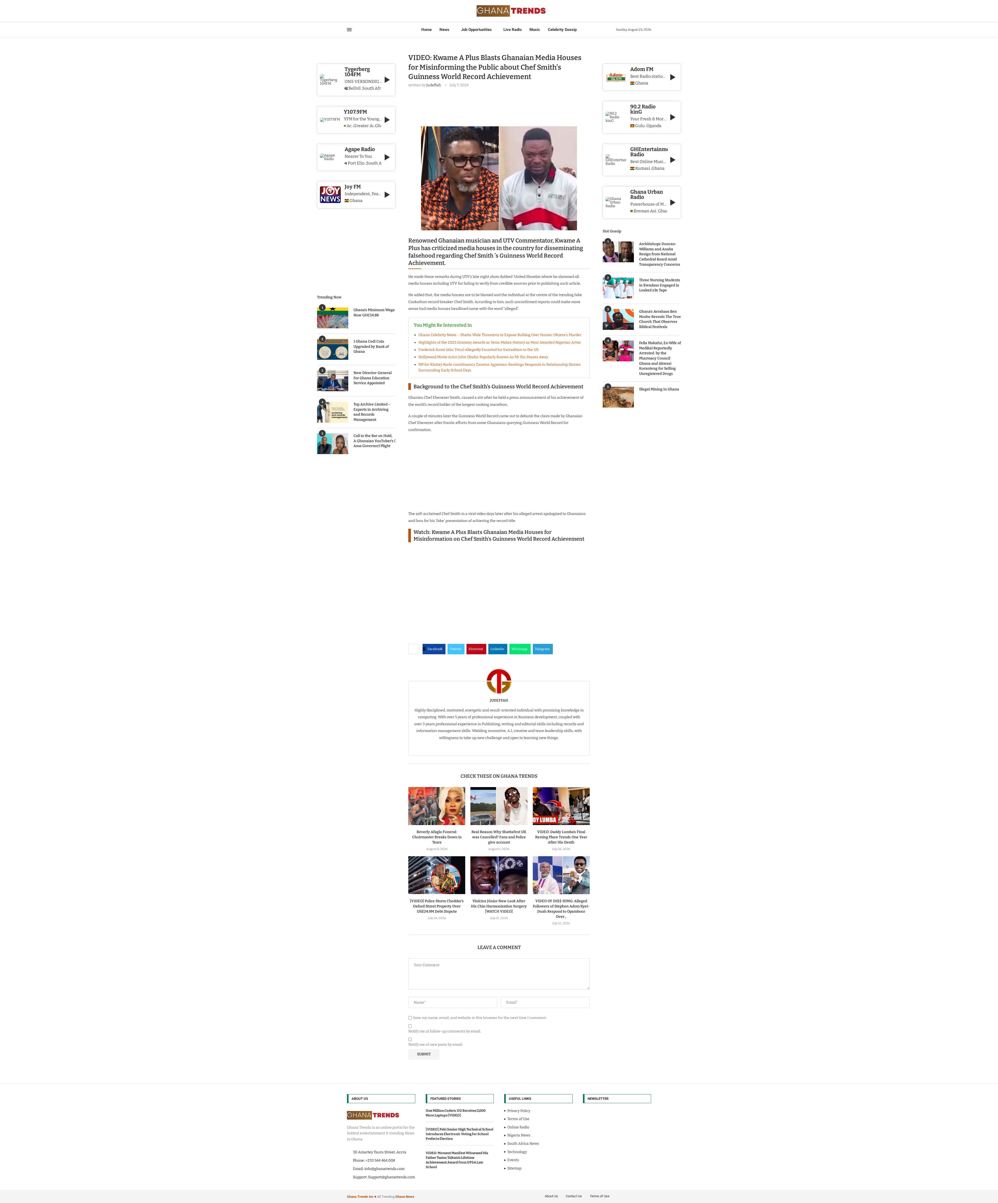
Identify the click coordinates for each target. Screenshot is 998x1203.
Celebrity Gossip (562, 29)
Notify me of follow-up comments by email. (444, 1031)
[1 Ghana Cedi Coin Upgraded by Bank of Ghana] (332, 349)
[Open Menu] (349, 29)
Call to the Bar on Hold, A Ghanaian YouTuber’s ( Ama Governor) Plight (374, 441)
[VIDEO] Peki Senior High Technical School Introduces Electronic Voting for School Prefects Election (459, 1134)
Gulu (640, 126)
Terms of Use (599, 1196)
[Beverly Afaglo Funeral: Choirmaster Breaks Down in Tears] (436, 806)
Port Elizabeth (356, 163)
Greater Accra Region (363, 126)
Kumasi (642, 168)
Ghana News (404, 1197)
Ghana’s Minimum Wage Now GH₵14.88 (374, 312)
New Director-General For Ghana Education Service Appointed (372, 378)
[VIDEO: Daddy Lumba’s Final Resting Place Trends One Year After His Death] (561, 806)
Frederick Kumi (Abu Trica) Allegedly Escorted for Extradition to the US (478, 350)
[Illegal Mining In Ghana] (618, 397)
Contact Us (574, 1196)
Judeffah (433, 85)
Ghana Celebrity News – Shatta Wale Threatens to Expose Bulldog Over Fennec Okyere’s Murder (499, 335)
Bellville (355, 88)
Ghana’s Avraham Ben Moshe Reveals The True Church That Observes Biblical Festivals (660, 319)
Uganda (653, 126)
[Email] (365, 11)
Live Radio (512, 29)
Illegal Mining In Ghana (659, 389)
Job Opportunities (476, 29)
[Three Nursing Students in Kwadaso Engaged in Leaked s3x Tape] (618, 288)
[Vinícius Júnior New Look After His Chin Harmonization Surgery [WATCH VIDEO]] (498, 875)
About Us (551, 1196)
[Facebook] (348, 11)
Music (534, 29)
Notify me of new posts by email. (435, 1044)
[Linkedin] (359, 11)
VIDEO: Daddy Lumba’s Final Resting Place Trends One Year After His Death (561, 837)
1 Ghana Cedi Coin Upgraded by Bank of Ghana (371, 346)
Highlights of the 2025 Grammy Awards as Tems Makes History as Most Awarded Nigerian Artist (499, 342)
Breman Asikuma (645, 211)
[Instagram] (356, 11)
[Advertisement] (503, 105)
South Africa (371, 88)
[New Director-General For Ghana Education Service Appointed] (332, 380)
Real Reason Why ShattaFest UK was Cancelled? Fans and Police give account (498, 837)
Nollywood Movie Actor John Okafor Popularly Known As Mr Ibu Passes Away (483, 357)
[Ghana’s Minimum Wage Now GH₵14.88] (332, 318)
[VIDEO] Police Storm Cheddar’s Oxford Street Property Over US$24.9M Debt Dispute (437, 906)
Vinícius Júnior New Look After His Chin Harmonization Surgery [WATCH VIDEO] (499, 906)
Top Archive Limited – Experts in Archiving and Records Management (372, 412)
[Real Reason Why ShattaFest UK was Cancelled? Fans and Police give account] (498, 806)
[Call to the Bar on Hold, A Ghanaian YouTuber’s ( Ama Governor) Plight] (332, 443)
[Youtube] (362, 11)
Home (426, 29)
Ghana (641, 83)
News (444, 29)
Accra (349, 126)
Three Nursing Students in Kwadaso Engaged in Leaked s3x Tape (659, 285)
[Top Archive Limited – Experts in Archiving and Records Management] (332, 412)
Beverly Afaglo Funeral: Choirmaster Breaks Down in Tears (437, 837)
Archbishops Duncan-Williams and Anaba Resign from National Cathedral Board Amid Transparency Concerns (659, 254)
